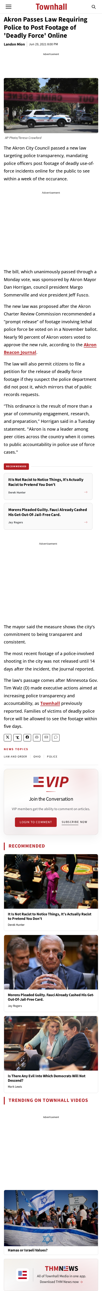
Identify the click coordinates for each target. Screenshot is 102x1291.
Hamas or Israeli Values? (27, 1250)
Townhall (50, 703)
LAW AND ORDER (15, 757)
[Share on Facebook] (27, 737)
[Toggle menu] (8, 6)
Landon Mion (14, 44)
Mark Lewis (15, 1087)
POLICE (52, 757)
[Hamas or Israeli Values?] (51, 1218)
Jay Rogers (15, 1006)
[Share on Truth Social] (17, 737)
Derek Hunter (16, 925)
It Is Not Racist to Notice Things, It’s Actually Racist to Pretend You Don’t (49, 916)
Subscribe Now (74, 822)
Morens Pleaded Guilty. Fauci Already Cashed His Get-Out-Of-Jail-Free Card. (51, 997)
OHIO (37, 757)
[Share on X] (7, 737)
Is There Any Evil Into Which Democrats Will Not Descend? (46, 1078)
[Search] (93, 7)
